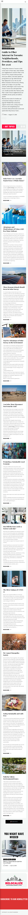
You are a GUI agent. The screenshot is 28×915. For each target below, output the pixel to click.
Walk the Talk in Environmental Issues (10, 778)
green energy (11, 187)
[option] (14, 62)
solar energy (12, 426)
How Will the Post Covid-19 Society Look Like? (12, 528)
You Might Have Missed (14, 835)
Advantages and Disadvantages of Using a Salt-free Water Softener (13, 229)
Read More (14, 168)
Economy (4, 48)
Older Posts (15, 821)
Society (12, 48)
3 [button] (24, 113)
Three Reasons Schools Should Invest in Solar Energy (14, 288)
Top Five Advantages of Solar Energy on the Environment (13, 342)
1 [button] (18, 113)
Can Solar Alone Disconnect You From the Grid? (13, 405)
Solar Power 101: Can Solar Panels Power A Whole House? (13, 180)
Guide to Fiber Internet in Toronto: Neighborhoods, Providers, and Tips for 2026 (12, 58)
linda (6, 865)
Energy (8, 48)
